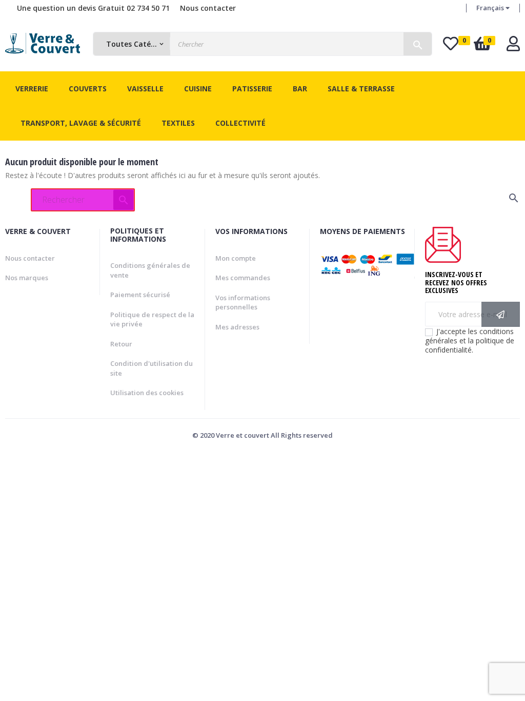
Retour (121, 343)
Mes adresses (237, 327)
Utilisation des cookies (147, 392)
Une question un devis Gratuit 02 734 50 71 (93, 8)
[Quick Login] (513, 46)
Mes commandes (242, 277)
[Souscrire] (500, 314)
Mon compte (235, 258)
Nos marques (26, 277)
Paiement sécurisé (140, 294)
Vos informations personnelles (242, 302)
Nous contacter (208, 8)
